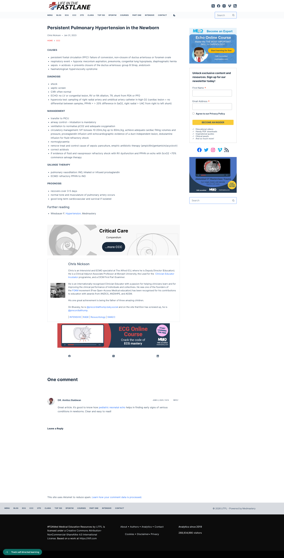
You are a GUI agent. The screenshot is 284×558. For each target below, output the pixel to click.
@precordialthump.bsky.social (102, 307)
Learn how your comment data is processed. (117, 497)
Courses (124, 15)
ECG (67, 15)
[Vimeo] (229, 6)
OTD (82, 15)
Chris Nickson (78, 264)
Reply (175, 400)
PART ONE (136, 15)
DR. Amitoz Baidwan (69, 400)
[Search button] (233, 15)
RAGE (86, 317)
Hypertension (73, 213)
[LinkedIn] (158, 356)
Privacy (155, 534)
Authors (134, 526)
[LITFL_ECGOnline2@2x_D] (113, 335)
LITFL (99, 526)
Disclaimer (143, 534)
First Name (199, 87)
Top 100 (101, 15)
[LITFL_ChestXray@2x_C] (213, 174)
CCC (74, 15)
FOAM (75, 290)
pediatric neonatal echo (112, 407)
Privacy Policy (217, 113)
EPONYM (112, 15)
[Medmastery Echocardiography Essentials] (213, 45)
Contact (162, 15)
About (123, 526)
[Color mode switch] (174, 15)
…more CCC (113, 247)
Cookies (130, 534)
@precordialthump (78, 310)
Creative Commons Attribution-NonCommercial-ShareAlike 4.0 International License (74, 534)
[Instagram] (224, 6)
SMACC (111, 317)
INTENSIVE (149, 15)
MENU (50, 15)
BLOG (58, 15)
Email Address (201, 101)
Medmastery (248, 508)
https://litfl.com (88, 538)
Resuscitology (98, 317)
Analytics (147, 526)
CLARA (91, 15)
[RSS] (235, 6)
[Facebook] (218, 6)
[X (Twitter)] (213, 6)
